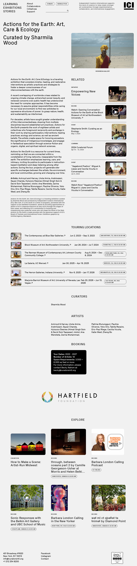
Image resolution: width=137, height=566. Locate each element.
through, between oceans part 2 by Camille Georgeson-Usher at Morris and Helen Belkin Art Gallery (68, 468)
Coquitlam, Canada (23, 529)
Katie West (97, 332)
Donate (50, 4)
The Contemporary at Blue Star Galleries (44, 235)
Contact (45, 558)
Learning (10, 4)
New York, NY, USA (63, 526)
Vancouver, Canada (64, 476)
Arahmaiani (56, 326)
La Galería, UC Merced (36, 263)
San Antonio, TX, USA (113, 235)
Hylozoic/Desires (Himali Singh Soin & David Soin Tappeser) (68, 330)
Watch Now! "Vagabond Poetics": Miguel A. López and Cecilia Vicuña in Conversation (87, 188)
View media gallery (102, 71)
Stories (9, 11)
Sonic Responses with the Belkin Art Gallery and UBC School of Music (28, 521)
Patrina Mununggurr (101, 324)
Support (31, 11)
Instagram (46, 556)
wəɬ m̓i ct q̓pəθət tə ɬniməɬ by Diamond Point (109, 519)
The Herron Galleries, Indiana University (44, 272)
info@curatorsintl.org (13, 558)
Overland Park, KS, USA (114, 254)
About (30, 3)
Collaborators (33, 6)
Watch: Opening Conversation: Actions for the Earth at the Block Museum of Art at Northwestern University (87, 113)
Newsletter (62, 4)
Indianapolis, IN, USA (112, 272)
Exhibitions (12, 7)
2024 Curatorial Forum (82, 147)
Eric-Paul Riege (99, 329)
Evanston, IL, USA (114, 245)
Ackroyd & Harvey (59, 324)
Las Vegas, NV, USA (112, 281)
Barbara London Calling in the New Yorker (67, 519)
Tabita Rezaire (117, 326)
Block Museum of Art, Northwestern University (47, 245)
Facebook (45, 553)
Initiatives (32, 9)
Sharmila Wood (58, 304)
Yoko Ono (104, 326)
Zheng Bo (107, 332)
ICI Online (96, 470)
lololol (77, 332)
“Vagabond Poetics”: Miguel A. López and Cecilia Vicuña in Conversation (86, 169)
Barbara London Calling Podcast (108, 463)
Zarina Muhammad (70, 335)
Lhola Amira (74, 324)
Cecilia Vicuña (114, 329)
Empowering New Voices (83, 93)
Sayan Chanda (70, 326)
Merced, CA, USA (114, 263)
